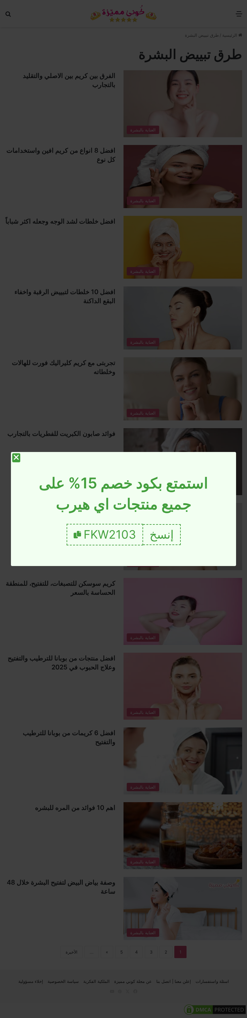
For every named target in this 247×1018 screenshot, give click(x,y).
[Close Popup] (16, 457)
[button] (162, 534)
